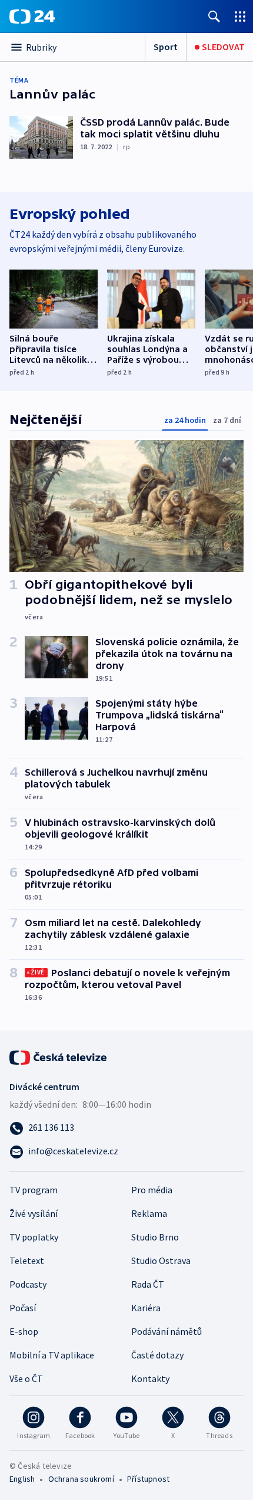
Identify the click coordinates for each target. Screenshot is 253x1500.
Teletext (26, 1260)
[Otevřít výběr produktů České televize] (240, 16)
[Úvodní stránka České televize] (58, 1056)
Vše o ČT (26, 1378)
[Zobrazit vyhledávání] (214, 16)
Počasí (22, 1308)
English (22, 1478)
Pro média (151, 1190)
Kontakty (150, 1378)
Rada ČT (147, 1284)
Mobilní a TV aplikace (51, 1355)
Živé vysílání (33, 1213)
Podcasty (27, 1284)
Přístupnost (148, 1478)
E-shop (23, 1331)
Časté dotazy (157, 1355)
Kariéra (146, 1308)
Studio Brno (155, 1237)
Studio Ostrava (161, 1260)
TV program (33, 1190)
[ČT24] (32, 16)
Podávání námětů (166, 1331)
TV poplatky (33, 1237)
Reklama (149, 1213)
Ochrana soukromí (81, 1478)
